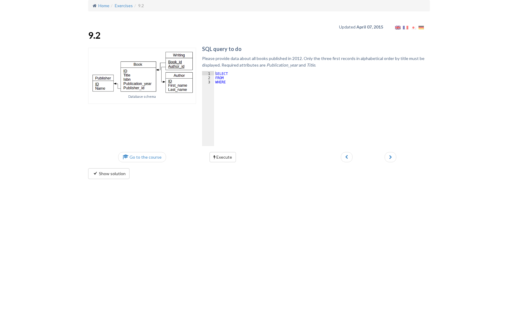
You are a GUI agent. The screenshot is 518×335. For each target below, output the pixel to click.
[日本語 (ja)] (413, 26)
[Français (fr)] (405, 26)
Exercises (124, 5)
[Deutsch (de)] (421, 26)
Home (103, 5)
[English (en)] (397, 26)
